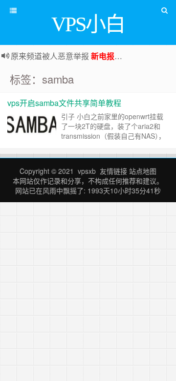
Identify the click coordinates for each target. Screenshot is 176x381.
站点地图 (142, 171)
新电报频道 (110, 56)
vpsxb (87, 171)
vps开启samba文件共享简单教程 (64, 102)
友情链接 (113, 171)
